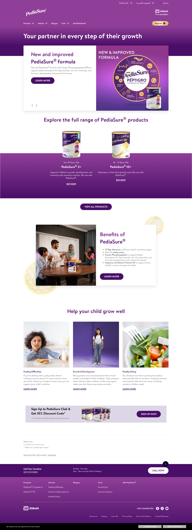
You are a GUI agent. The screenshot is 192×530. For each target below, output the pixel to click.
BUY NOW (71, 184)
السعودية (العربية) (143, 3)
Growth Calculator (105, 491)
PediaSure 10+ (30, 491)
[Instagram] (162, 509)
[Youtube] (166, 509)
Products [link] (27, 23)
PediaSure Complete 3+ (33, 487)
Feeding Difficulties (55, 487)
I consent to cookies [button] (150, 527)
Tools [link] (64, 23)
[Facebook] (157, 509)
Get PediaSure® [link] (79, 23)
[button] (161, 3)
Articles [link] (41, 23)
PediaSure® (123, 3)
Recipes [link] (54, 23)
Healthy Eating (54, 496)
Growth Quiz (103, 487)
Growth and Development (58, 491)
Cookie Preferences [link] (161, 516)
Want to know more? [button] (174, 527)
